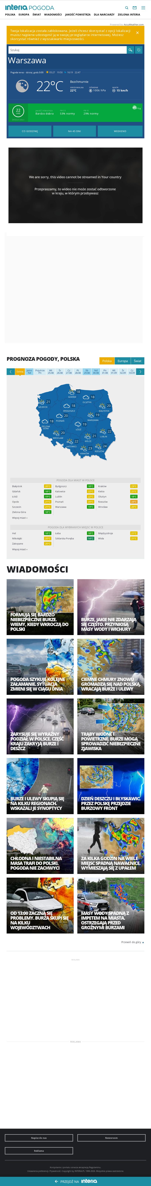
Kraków (102, 486)
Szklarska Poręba (64, 538)
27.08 (69, 371)
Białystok (17, 486)
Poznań (59, 501)
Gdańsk (16, 491)
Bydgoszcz (61, 486)
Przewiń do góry (131, 942)
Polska (10, 14)
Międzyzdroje (105, 533)
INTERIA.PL (80, 1171)
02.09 (123, 371)
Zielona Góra (19, 512)
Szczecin (16, 507)
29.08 (87, 371)
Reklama (39, 1150)
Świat (37, 14)
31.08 (105, 371)
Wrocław (103, 507)
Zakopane (17, 543)
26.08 (60, 371)
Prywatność (55, 1171)
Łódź (14, 496)
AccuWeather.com (134, 24)
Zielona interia (129, 14)
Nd (29, 371)
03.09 (132, 371)
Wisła (101, 538)
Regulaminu (95, 1167)
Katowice (60, 491)
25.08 (51, 371)
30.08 (96, 371)
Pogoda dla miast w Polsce (76, 480)
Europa (24, 14)
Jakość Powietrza (78, 14)
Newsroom (111, 1137)
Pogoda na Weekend (120, 131)
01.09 (114, 371)
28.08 (78, 371)
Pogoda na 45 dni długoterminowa (74, 131)
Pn (40, 371)
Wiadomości (53, 14)
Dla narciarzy (104, 14)
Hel (14, 533)
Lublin (58, 496)
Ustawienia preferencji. (38, 1171)
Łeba (58, 533)
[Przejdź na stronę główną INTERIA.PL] (16, 7)
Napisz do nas (39, 1137)
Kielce (101, 491)
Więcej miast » (19, 517)
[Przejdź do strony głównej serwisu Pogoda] (41, 8)
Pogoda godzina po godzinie (29, 131)
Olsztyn (102, 496)
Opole (15, 501)
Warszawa (60, 507)
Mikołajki (17, 538)
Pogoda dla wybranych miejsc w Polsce (75, 527)
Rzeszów (103, 501)
